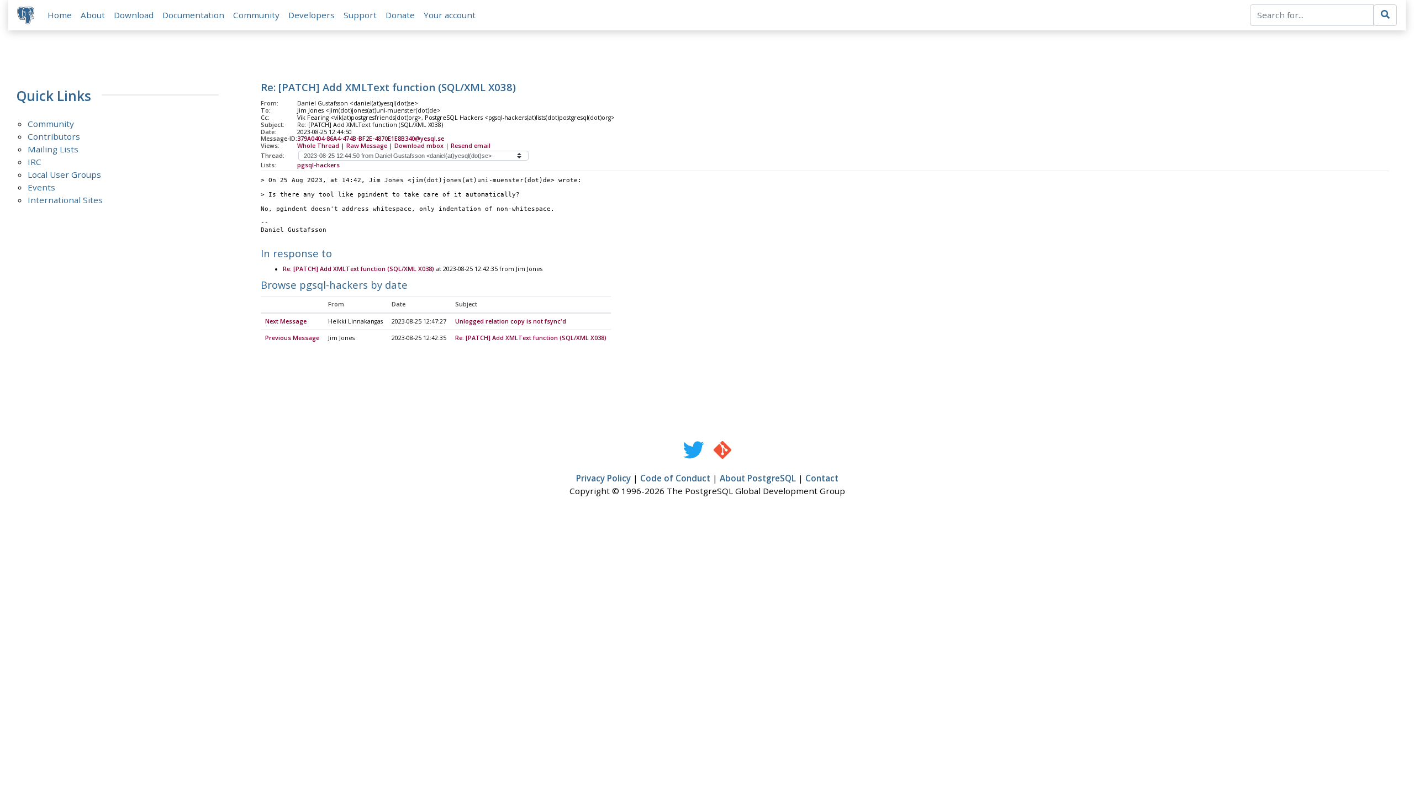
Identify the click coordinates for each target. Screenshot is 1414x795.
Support (360, 14)
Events (41, 187)
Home (60, 14)
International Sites (65, 199)
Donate (400, 14)
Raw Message (366, 146)
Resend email (470, 146)
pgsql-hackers (318, 165)
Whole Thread (318, 146)
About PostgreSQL (758, 478)
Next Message (286, 321)
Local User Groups (64, 174)
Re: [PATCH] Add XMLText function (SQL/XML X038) (358, 269)
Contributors (54, 136)
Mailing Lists (53, 149)
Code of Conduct (675, 478)
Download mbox (419, 146)
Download (134, 14)
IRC (34, 161)
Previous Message (292, 338)
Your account (450, 14)
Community (256, 14)
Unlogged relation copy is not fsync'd (510, 321)
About (93, 14)
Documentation (193, 14)
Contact (821, 478)
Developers (311, 14)
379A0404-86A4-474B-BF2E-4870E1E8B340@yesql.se (370, 138)
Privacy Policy (603, 478)
